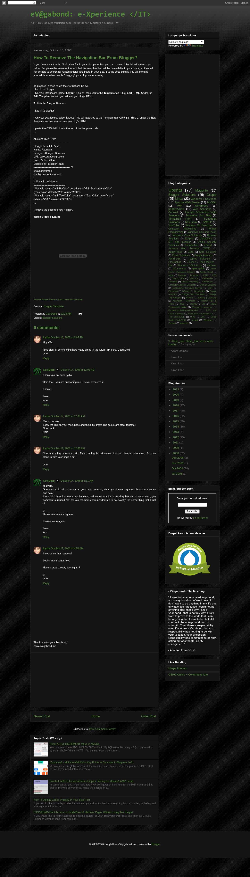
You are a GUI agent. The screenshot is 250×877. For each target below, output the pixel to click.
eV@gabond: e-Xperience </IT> (90, 14)
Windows (208, 320)
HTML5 (189, 297)
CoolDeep (49, 369)
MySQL (211, 202)
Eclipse (189, 238)
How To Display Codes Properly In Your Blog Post (62, 799)
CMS (191, 252)
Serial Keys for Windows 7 (200, 313)
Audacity (182, 275)
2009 (176, 447)
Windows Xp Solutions (199, 225)
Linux (179, 199)
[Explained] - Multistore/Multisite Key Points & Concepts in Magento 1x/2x (92, 762)
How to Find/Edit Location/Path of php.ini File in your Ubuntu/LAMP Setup (91, 781)
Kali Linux (191, 221)
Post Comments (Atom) (102, 728)
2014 (176, 426)
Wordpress (201, 205)
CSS (214, 275)
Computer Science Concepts (182, 285)
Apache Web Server (187, 202)
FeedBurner (200, 517)
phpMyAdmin (176, 208)
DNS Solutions (207, 252)
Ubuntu (175, 190)
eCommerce (179, 268)
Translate (197, 45)
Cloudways (207, 281)
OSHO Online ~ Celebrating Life (188, 674)
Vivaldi (195, 320)
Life (203, 304)
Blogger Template (53, 306)
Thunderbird (191, 245)
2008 (176, 453)
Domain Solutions (208, 285)
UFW (192, 317)
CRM (205, 275)
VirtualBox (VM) (179, 218)
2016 (176, 416)
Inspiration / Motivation (183, 301)
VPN (203, 317)
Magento (201, 190)
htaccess (184, 323)
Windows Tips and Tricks (202, 232)
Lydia (46, 337)
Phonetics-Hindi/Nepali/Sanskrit (183, 310)
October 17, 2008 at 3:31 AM (77, 480)
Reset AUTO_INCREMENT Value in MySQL (74, 743)
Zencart (172, 323)
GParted (186, 291)
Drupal (211, 195)
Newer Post (42, 716)
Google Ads (199, 291)
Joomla (193, 304)
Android (173, 212)
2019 (176, 400)
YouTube (173, 225)
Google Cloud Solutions (193, 294)
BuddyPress (175, 252)
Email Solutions (181, 255)
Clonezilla (172, 281)
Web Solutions (202, 208)
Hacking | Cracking (206, 297)
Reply (46, 358)
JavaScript (174, 258)
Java (182, 304)
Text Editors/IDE (176, 317)
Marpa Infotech (177, 668)
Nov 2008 (178, 463)
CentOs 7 (193, 278)
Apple (171, 275)
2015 (176, 421)
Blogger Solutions (52, 317)
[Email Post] (79, 313)
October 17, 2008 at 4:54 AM (67, 548)
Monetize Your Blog (199, 215)
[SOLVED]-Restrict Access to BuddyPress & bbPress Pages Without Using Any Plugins (83, 812)
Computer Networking (182, 228)
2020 (176, 394)
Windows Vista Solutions (187, 235)
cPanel (208, 245)
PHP (179, 205)
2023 (176, 389)
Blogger (156, 844)
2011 (176, 442)
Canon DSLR (178, 278)
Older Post (148, 716)
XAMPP (207, 221)
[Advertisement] (94, 679)
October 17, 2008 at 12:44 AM (68, 416)
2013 (176, 431)
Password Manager (202, 307)
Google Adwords (203, 255)
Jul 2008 (177, 473)
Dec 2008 (178, 457)
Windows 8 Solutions (190, 265)
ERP (210, 288)
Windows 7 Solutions (203, 198)
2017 (176, 410)
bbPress (211, 265)
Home (95, 716)
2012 (176, 437)
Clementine (207, 278)
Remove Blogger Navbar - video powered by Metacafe (58, 299)
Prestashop (174, 262)
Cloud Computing (190, 281)
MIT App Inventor (179, 242)
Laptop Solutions (200, 258)
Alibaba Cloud (206, 272)
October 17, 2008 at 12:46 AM (68, 448)
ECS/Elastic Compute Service (187, 288)
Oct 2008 (178, 468)
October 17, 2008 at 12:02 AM (78, 369)
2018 (176, 405)
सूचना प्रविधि (198, 268)
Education (173, 291)
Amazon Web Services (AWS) (189, 248)
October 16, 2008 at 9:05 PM (67, 337)
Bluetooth (194, 275)
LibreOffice (206, 238)
